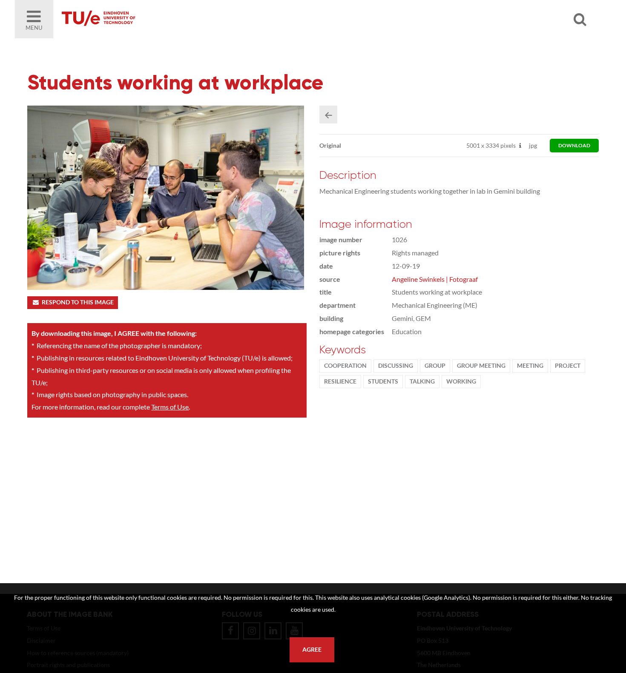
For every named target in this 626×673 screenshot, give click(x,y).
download (574, 145)
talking (422, 381)
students (383, 381)
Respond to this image (78, 302)
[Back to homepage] (159, 19)
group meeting (481, 365)
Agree (312, 649)
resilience (340, 381)
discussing (395, 365)
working (461, 381)
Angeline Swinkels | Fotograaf (435, 279)
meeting (530, 365)
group (435, 365)
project (567, 365)
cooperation (345, 365)
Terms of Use (170, 407)
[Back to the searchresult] (328, 114)
